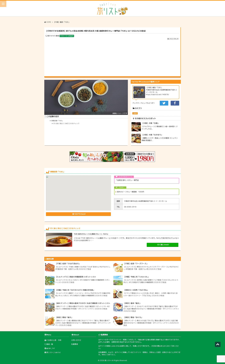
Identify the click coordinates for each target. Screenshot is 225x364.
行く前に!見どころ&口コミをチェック (66, 123)
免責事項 (74, 344)
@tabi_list (50, 348)
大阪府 (135, 113)
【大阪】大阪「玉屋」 (150, 123)
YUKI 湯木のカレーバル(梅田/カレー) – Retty (91, 234)
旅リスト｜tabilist (53, 352)
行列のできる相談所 (67, 36)
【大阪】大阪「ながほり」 (152, 135)
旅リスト (108, 360)
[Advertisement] (112, 57)
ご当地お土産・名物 (53, 340)
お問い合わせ (76, 340)
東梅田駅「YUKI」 (57, 121)
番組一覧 (49, 344)
